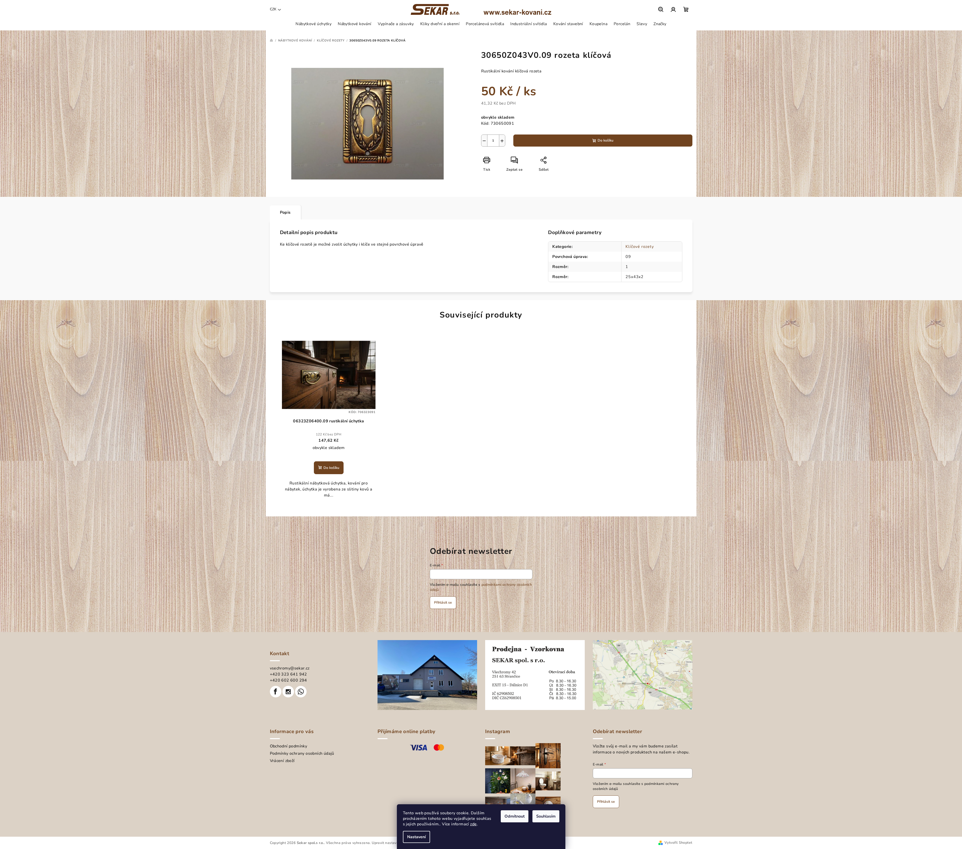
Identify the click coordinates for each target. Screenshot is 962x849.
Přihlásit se (443, 602)
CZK (273, 9)
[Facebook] (275, 691)
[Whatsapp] (301, 691)
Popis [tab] (285, 212)
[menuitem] (313, 24)
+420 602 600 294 (288, 680)
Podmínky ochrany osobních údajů (302, 753)
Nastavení (416, 837)
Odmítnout (515, 816)
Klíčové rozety (639, 246)
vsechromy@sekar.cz (290, 668)
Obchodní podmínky (288, 746)
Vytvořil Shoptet (678, 842)
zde (473, 824)
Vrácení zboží (282, 761)
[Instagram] (288, 691)
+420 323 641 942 (288, 674)
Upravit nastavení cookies (393, 842)
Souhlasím (546, 816)
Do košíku (605, 140)
